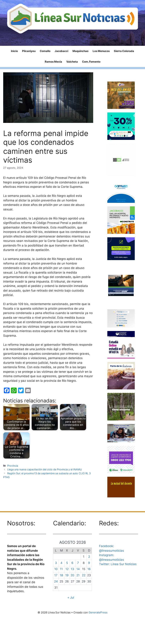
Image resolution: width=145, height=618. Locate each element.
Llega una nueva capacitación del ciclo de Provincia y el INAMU (44, 469)
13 (72, 569)
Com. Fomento (91, 61)
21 (78, 575)
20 (72, 575)
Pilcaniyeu (29, 51)
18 (61, 575)
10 (56, 569)
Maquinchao (80, 51)
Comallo (45, 51)
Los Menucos (101, 51)
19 (67, 575)
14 (78, 569)
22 (83, 575)
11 (61, 569)
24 (56, 581)
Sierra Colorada (124, 51)
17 (55, 575)
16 (89, 569)
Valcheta (72, 61)
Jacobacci (61, 51)
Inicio (14, 51)
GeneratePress (98, 612)
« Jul (71, 597)
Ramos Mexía (53, 61)
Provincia (12, 465)
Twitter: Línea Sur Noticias (118, 564)
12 (67, 569)
